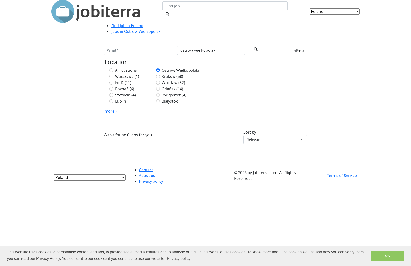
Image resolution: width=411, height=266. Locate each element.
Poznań (124, 88)
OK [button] (387, 256)
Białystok (170, 101)
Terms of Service (342, 175)
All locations (126, 70)
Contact (146, 169)
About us (147, 175)
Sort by (249, 132)
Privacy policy (151, 181)
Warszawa (127, 76)
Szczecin (125, 95)
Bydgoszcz (174, 95)
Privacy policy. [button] (179, 258)
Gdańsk (172, 88)
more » (111, 111)
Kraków (172, 76)
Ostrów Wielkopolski (180, 70)
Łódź (123, 82)
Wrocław (173, 82)
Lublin (120, 101)
